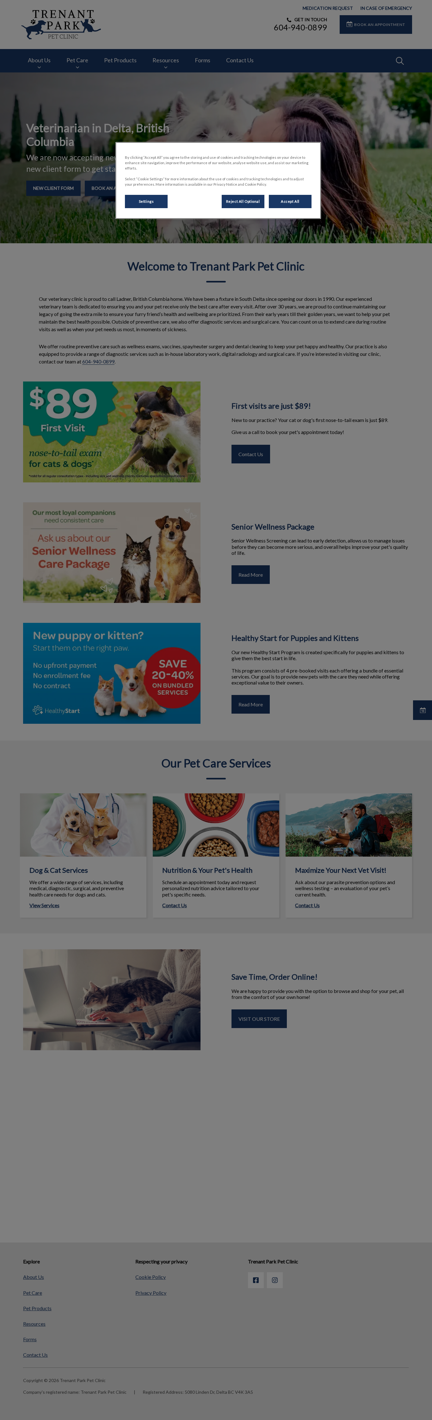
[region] (218, 180)
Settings (146, 201)
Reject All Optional (243, 201)
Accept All (290, 201)
